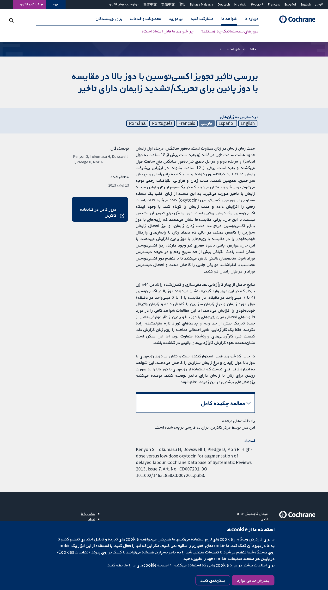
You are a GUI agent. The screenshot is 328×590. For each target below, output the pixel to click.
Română (137, 123)
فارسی (319, 4)
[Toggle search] (11, 20)
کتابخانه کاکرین (29, 4)
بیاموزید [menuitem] (176, 19)
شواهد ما (233, 48)
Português (162, 123)
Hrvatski (240, 4)
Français (274, 4)
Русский (257, 4)
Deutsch (224, 4)
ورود (56, 4)
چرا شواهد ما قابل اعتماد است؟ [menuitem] (168, 31)
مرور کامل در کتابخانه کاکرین (98, 212)
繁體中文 (168, 4)
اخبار (92, 518)
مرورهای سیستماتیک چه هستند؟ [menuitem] (230, 31)
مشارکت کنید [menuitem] (202, 19)
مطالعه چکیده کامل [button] (223, 403)
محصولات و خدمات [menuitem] (145, 19)
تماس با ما (88, 513)
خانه (253, 48)
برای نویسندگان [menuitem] (109, 19)
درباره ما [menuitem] (252, 19)
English (306, 4)
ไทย (182, 4)
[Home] (295, 19)
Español (290, 4)
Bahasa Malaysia (201, 4)
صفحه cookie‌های (152, 565)
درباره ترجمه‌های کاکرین (124, 4)
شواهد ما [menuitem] (229, 19)
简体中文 (150, 4)
